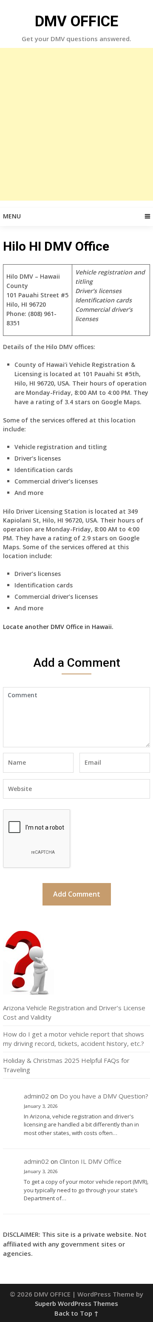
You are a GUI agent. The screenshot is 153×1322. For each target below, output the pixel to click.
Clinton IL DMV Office (91, 1161)
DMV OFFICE (76, 21)
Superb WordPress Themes (76, 1303)
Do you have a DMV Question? (104, 1096)
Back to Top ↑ (76, 1313)
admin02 (36, 1096)
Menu (12, 216)
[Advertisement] (76, 124)
